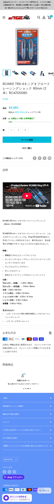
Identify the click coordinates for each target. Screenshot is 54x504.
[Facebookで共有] (34, 158)
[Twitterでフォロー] (9, 472)
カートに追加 (27, 140)
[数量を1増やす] (25, 130)
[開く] (38, 17)
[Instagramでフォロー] (14, 472)
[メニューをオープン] (4, 17)
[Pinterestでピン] (39, 158)
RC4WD (5, 99)
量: (4, 130)
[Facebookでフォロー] (4, 472)
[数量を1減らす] (11, 130)
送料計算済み (19, 112)
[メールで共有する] (49, 158)
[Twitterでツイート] (44, 158)
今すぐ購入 (27, 148)
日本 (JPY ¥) (8, 459)
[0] (49, 17)
